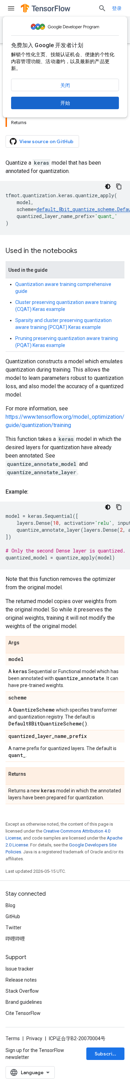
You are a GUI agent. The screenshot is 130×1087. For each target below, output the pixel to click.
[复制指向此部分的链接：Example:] (35, 492)
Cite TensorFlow (23, 1013)
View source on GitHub (46, 141)
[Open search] (102, 8)
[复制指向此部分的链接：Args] (26, 643)
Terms (13, 1038)
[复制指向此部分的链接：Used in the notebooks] (84, 251)
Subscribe (107, 1054)
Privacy (34, 1038)
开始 (65, 103)
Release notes (21, 980)
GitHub (13, 916)
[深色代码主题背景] (107, 186)
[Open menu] (11, 8)
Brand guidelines (24, 1002)
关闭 (65, 85)
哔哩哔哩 (15, 938)
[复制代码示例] (118, 186)
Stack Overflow (22, 991)
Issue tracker (20, 969)
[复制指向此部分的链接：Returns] (33, 774)
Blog (10, 905)
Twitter (13, 927)
